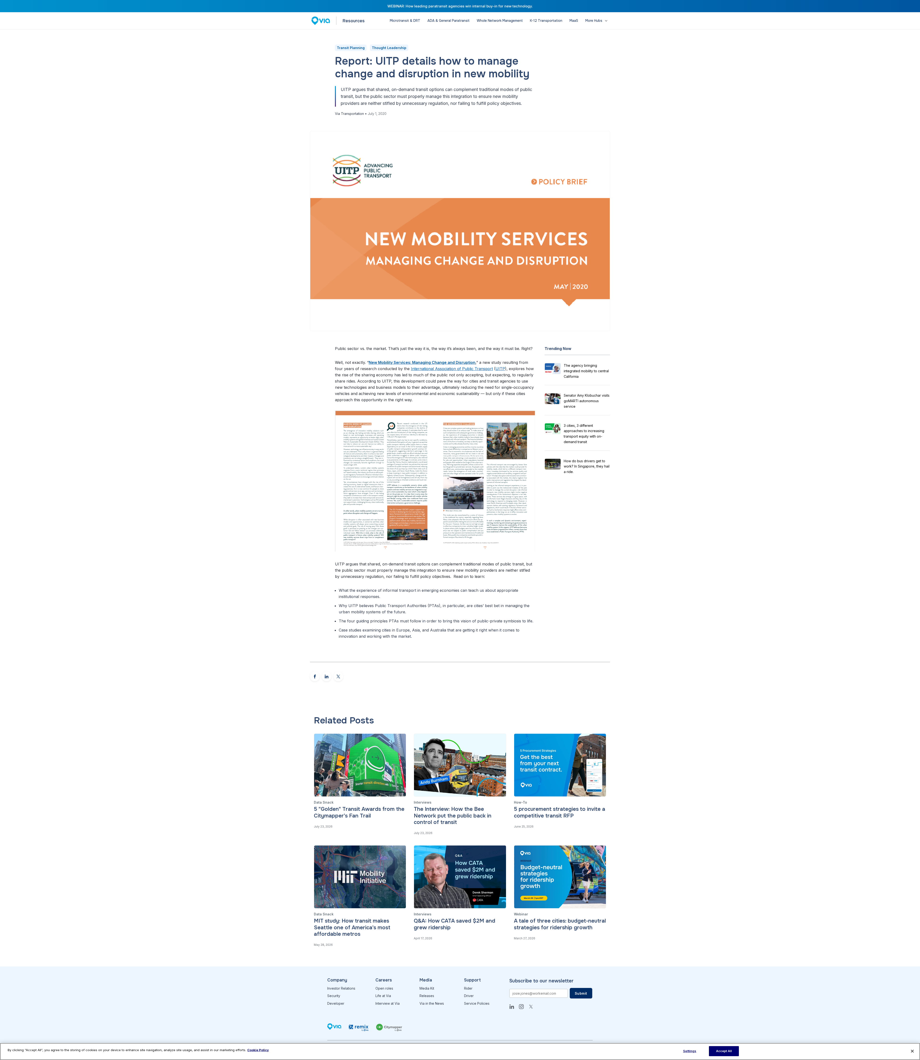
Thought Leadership (389, 48)
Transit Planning (351, 48)
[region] (460, 1051)
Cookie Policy (258, 1050)
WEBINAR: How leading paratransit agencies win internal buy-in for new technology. (460, 6)
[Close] (912, 1051)
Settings (689, 1051)
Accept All (724, 1051)
